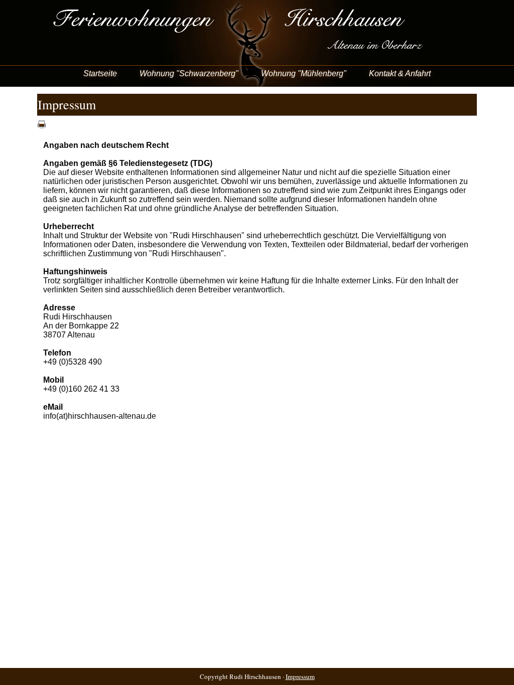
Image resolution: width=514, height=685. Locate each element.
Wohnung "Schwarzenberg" (189, 73)
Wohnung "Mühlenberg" (303, 73)
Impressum (300, 676)
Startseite (100, 73)
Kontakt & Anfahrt (400, 73)
